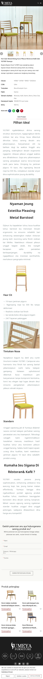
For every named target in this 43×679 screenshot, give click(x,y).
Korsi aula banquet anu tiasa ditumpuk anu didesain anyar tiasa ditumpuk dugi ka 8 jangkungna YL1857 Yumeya (30, 604)
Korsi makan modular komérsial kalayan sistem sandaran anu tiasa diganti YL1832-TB (11, 604)
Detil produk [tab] (22, 117)
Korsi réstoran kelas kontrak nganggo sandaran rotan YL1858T (10, 626)
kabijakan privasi (7, 672)
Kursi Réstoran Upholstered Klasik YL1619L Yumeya (29, 626)
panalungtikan (6, 609)
